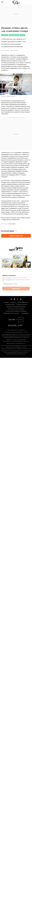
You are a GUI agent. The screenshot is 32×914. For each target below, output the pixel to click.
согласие (9, 277)
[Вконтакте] (14, 299)
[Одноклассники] (17, 299)
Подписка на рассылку (9, 275)
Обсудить (15, 50)
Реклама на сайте (10, 304)
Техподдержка (25, 313)
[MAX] (11, 299)
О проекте (6, 302)
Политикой (7, 279)
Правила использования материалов (16, 306)
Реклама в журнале (21, 304)
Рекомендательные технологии (11, 313)
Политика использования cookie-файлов (16, 311)
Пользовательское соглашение (16, 309)
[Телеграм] (20, 299)
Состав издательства (23, 302)
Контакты (13, 302)
